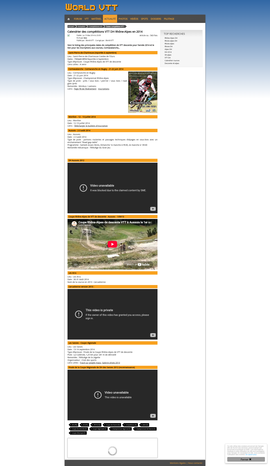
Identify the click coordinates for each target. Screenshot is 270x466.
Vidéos (134, 18)
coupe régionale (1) (99, 429)
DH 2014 (168, 52)
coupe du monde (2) (79, 429)
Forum (78, 18)
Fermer (245, 459)
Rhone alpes (169, 43)
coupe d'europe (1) (78, 433)
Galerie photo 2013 (111, 362)
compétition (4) (131, 425)
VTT (87, 18)
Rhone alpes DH (171, 41)
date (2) (145, 425)
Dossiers (156, 18)
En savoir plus (251, 454)
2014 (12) (97, 425)
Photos (123, 18)
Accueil (71, 26)
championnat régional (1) (121, 429)
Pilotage (169, 18)
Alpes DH (168, 49)
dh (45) (74, 425)
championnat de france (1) (145, 429)
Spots (144, 18)
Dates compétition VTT (115, 26)
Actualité (110, 18)
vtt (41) (85, 425)
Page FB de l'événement (85, 88)
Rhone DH (169, 46)
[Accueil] (69, 19)
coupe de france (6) (113, 425)
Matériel (96, 18)
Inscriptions (103, 88)
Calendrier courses (172, 60)
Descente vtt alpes (172, 63)
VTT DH (168, 58)
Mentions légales (178, 463)
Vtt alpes (168, 55)
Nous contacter (195, 463)
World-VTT (90, 40)
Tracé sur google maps (90, 362)
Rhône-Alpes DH (171, 38)
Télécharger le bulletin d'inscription (91, 125)
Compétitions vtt (95, 26)
